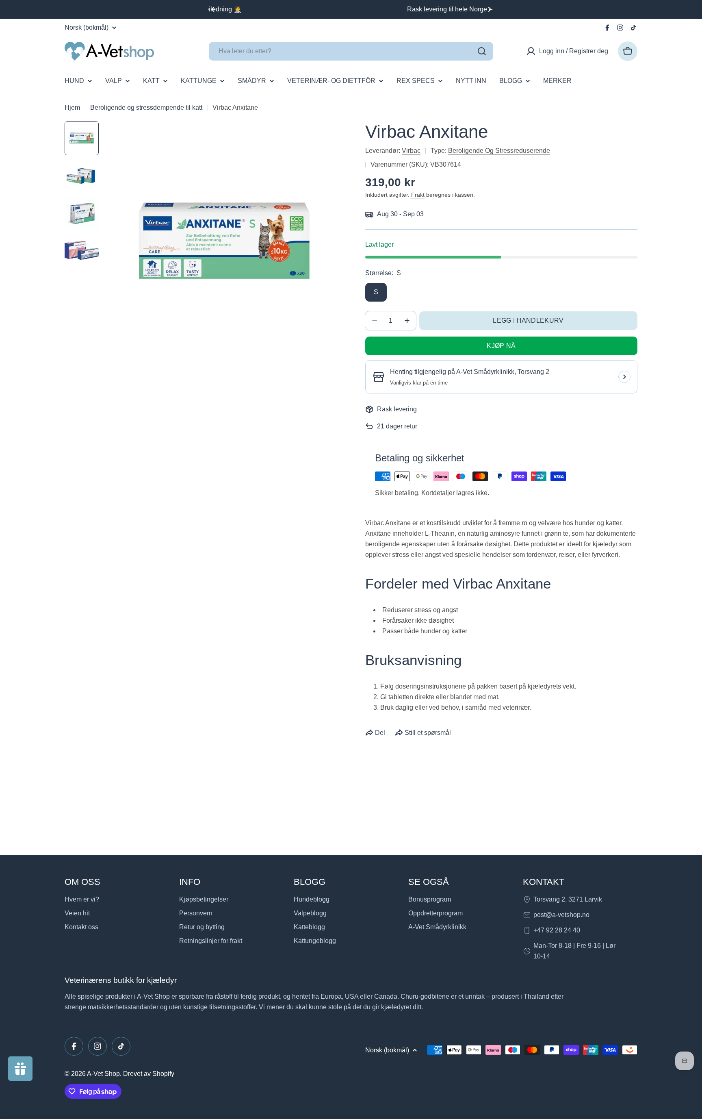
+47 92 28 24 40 (556, 930)
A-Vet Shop (103, 1073)
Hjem (72, 107)
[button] (213, 9)
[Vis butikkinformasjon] (624, 377)
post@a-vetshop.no (561, 914)
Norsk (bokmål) (86, 27)
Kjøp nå (501, 345)
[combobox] (351, 51)
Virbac (411, 150)
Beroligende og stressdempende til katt (146, 107)
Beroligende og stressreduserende (499, 150)
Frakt (418, 194)
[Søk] (482, 51)
